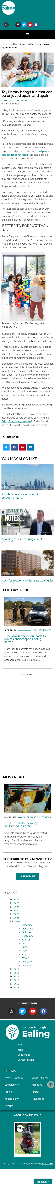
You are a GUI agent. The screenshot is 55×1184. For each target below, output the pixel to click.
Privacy (9, 1105)
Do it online (24, 1054)
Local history (12, 1084)
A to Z (21, 1045)
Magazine (37, 1084)
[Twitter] (24, 24)
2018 (16, 972)
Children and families (33, 817)
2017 (16, 976)
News (24, 100)
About (35, 1091)
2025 (16, 903)
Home (4, 44)
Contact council (26, 1059)
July (24, 943)
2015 (16, 983)
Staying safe (45, 630)
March (25, 958)
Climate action (10, 100)
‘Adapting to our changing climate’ (22, 539)
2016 (16, 980)
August (26, 939)
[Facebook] (36, 24)
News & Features (14, 1077)
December (27, 925)
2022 (16, 914)
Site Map (11, 1071)
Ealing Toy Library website (16, 421)
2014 (16, 987)
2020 (17, 921)
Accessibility (12, 1098)
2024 (16, 906)
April (24, 954)
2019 (16, 969)
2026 (16, 899)
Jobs (20, 1049)
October (26, 932)
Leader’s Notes (40, 1077)
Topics (8, 1091)
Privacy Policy (47, 1163)
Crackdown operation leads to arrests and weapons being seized (25, 639)
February (27, 961)
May (24, 950)
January (26, 965)
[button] (6, 24)
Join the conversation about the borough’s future (21, 496)
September (28, 936)
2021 (16, 917)
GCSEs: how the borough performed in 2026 (21, 824)
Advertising (38, 1098)
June (24, 947)
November (28, 928)
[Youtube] (30, 24)
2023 (16, 910)
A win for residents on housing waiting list (27, 580)
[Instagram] (18, 24)
